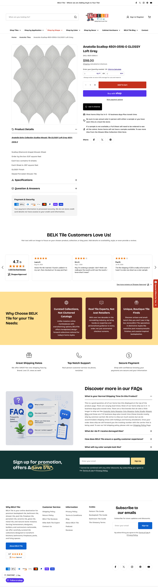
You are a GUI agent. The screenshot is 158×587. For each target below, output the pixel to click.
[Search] (75, 17)
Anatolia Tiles (25, 37)
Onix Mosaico (128, 411)
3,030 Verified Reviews (17, 270)
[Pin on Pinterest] (110, 139)
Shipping (86, 64)
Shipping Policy (139, 425)
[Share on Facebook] (93, 139)
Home (14, 37)
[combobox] (42, 17)
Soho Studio (140, 411)
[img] (17, 266)
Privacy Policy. (102, 471)
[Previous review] (2, 267)
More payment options (115, 99)
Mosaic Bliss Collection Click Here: (112, 132)
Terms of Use (88, 471)
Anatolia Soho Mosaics (112, 411)
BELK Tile (16, 575)
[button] (155, 293)
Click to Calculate (114, 69)
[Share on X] (102, 139)
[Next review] (155, 267)
